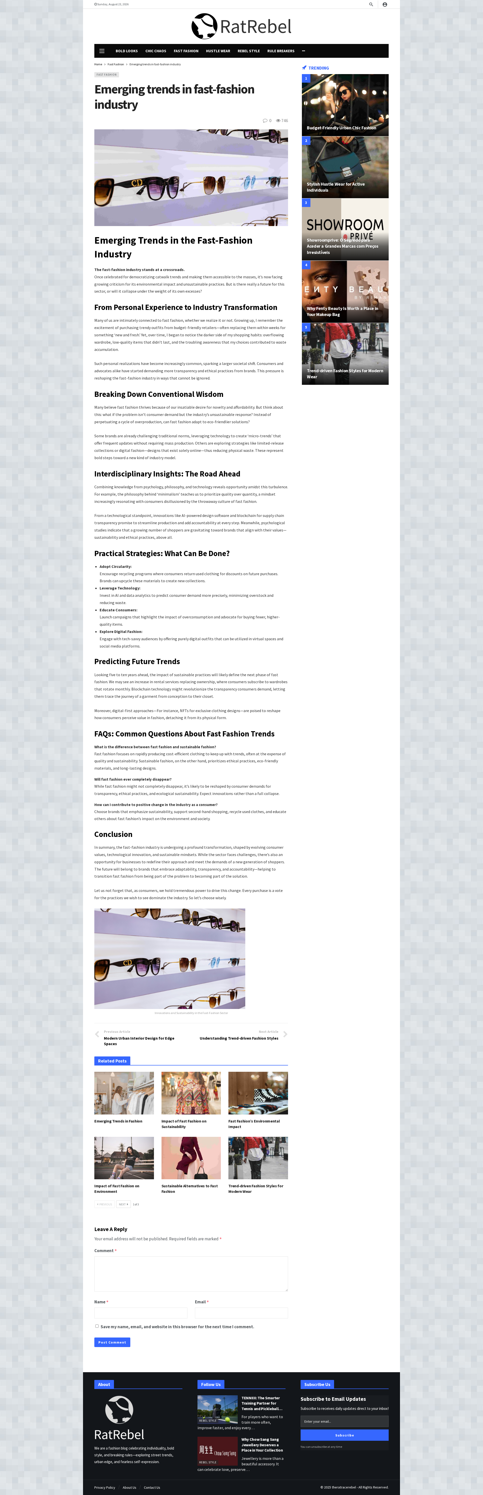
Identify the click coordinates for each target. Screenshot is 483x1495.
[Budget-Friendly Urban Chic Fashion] (345, 105)
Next (122, 1204)
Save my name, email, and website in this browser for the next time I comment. (177, 1326)
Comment (105, 1250)
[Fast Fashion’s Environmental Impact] (258, 1093)
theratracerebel (344, 1487)
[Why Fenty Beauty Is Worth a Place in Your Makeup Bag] (345, 292)
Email (202, 1302)
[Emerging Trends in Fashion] (124, 1093)
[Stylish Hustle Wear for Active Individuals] (345, 167)
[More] (303, 51)
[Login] (385, 4)
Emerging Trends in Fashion (118, 1121)
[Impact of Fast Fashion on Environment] (124, 1158)
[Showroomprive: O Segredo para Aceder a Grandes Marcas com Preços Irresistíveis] (345, 229)
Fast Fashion (107, 74)
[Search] (371, 4)
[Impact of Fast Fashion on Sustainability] (191, 1093)
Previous (105, 1204)
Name (101, 1302)
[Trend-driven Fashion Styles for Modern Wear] (258, 1158)
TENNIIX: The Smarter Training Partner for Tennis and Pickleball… (262, 1403)
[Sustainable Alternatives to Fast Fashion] (191, 1158)
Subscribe (344, 1435)
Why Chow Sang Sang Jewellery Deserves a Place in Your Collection (262, 1445)
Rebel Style (208, 1420)
